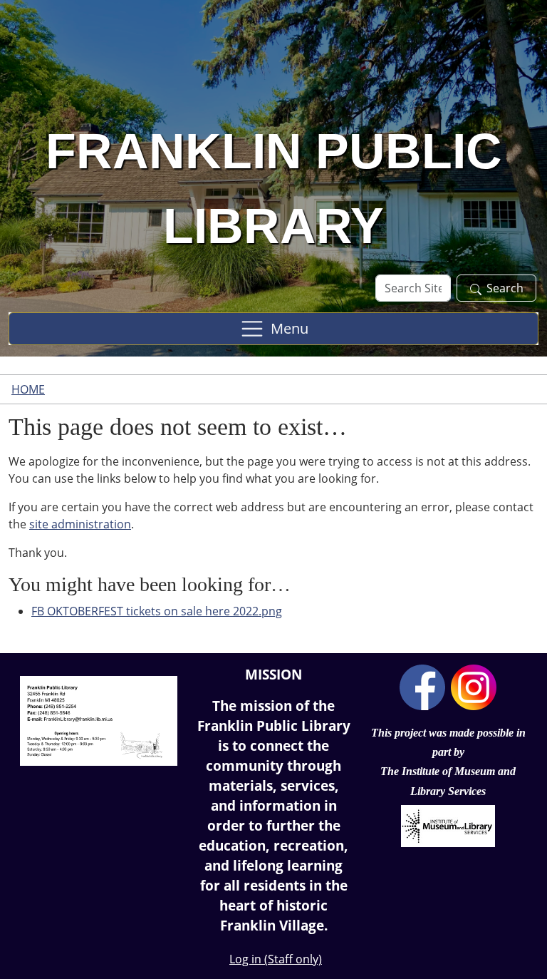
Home (28, 389)
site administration (80, 524)
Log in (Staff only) (275, 959)
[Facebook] (422, 686)
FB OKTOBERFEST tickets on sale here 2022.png (156, 611)
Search (504, 288)
